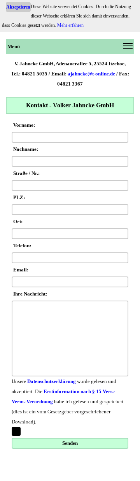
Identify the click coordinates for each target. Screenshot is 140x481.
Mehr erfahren (70, 25)
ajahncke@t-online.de (91, 74)
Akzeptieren (18, 7)
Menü (13, 46)
